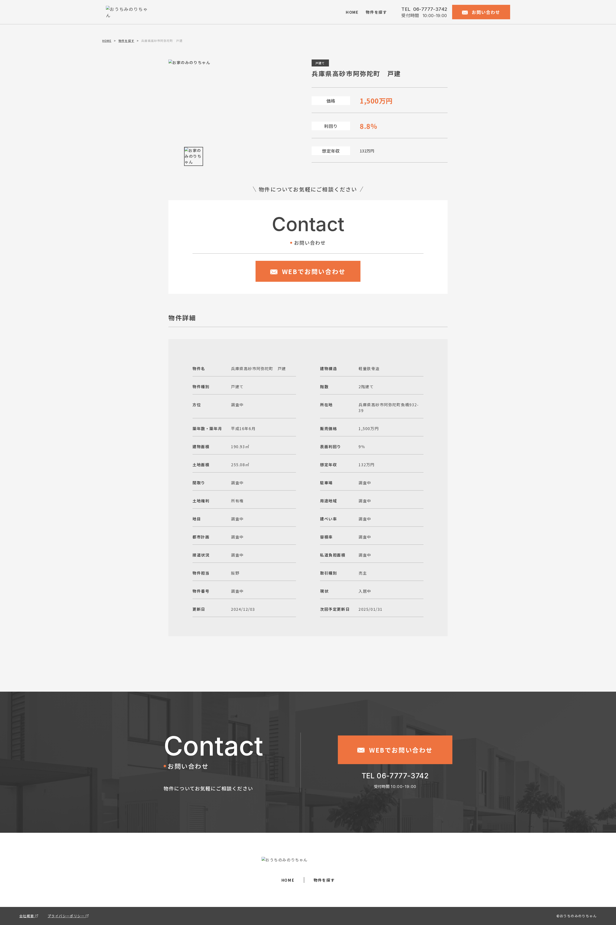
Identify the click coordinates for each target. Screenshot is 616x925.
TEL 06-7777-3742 (395, 775)
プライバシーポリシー (67, 915)
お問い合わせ (485, 12)
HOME (352, 12)
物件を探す (376, 12)
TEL (424, 9)
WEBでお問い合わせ (313, 271)
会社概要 (27, 915)
